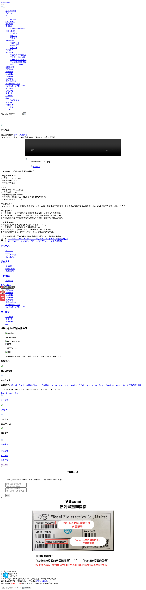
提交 (7, 495)
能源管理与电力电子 (18, 55)
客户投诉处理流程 (17, 29)
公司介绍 (9, 91)
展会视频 (9, 74)
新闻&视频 (9, 67)
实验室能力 (10, 41)
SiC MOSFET (10, 20)
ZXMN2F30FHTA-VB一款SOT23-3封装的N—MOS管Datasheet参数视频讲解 (38, 239)
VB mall (14, 385)
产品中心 (9, 13)
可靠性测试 (14, 45)
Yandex (73, 385)
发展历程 (9, 96)
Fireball (81, 385)
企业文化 (9, 93)
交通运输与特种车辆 (18, 62)
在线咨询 (8, 2)
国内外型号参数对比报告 (15, 86)
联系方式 (3, 2)
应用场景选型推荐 (12, 84)
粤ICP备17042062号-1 (9, 393)
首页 (10, 11)
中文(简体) (9, 105)
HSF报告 (13, 33)
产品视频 (9, 76)
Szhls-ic (22, 385)
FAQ (7, 98)
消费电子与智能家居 (18, 60)
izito (88, 385)
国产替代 (9, 79)
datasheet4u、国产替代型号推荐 (128, 385)
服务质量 (9, 24)
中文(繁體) (9, 107)
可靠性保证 (14, 43)
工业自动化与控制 (17, 57)
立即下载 (36, 167)
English (8, 110)
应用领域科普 (10, 81)
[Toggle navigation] (4, 7)
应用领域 (9, 50)
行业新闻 (9, 72)
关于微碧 (9, 88)
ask (60, 385)
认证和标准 (10, 31)
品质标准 (13, 38)
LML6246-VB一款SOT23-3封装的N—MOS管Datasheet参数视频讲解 (35, 241)
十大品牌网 (44, 385)
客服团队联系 (41, 581)
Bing (102, 385)
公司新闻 (9, 69)
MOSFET (9, 15)
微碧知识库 (14, 100)
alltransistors (110, 385)
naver (67, 385)
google (95, 385)
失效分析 (13, 48)
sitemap (54, 385)
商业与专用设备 (16, 64)
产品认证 (13, 36)
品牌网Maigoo (32, 385)
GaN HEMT (10, 22)
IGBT (7, 17)
